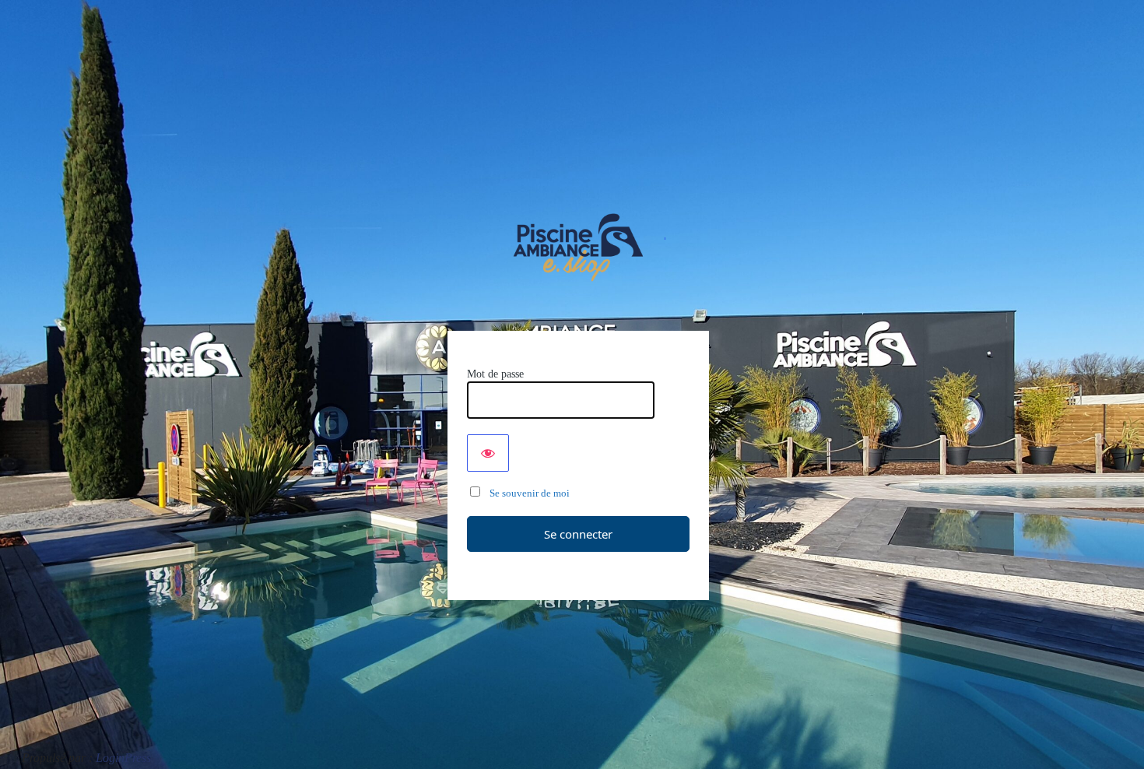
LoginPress (123, 757)
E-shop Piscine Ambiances (578, 247)
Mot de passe (495, 374)
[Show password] (488, 453)
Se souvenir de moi (526, 493)
